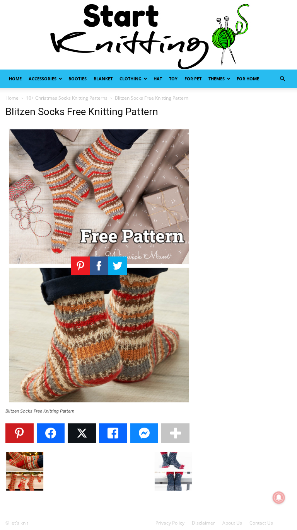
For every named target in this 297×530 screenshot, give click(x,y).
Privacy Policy (169, 523)
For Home (248, 79)
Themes (216, 79)
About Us (232, 523)
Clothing (130, 79)
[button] (282, 79)
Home (15, 79)
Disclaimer (203, 523)
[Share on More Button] (175, 433)
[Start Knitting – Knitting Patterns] (148, 35)
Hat (158, 79)
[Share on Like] (113, 433)
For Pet (192, 79)
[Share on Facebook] (51, 433)
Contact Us (261, 523)
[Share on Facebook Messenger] (144, 433)
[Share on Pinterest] (19, 433)
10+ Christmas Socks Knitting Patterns (67, 98)
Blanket (103, 79)
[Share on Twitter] (82, 433)
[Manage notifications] (279, 497)
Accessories (42, 79)
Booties (77, 79)
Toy (173, 79)
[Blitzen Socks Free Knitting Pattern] (99, 404)
